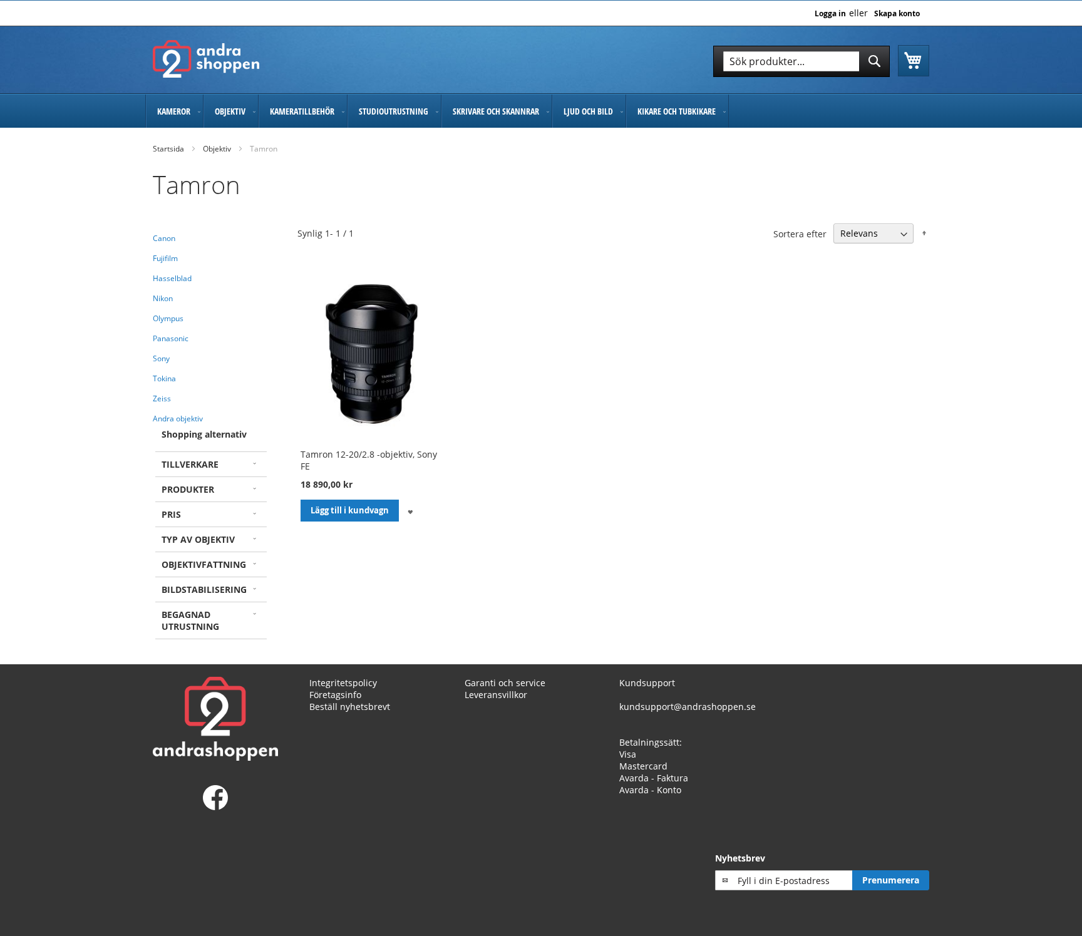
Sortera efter (800, 233)
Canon (164, 238)
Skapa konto (897, 14)
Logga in (830, 14)
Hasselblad (172, 278)
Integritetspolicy (343, 683)
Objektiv (217, 148)
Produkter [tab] (188, 489)
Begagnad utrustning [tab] (190, 620)
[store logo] (206, 59)
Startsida (168, 148)
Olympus (168, 318)
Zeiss (162, 398)
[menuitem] (174, 111)
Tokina (164, 378)
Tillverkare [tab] (190, 464)
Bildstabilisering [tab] (204, 589)
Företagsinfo (335, 695)
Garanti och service (505, 683)
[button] (410, 511)
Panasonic (170, 338)
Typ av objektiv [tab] (198, 539)
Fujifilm (165, 258)
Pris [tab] (171, 514)
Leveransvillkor (496, 695)
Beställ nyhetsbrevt (349, 706)
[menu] (541, 111)
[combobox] (801, 61)
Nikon (163, 298)
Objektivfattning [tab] (204, 564)
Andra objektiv (178, 418)
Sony (161, 358)
